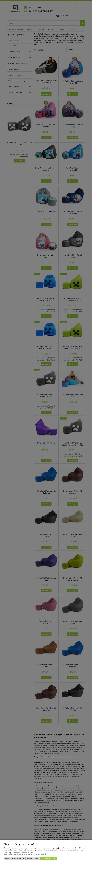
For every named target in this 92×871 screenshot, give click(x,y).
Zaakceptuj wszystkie (48, 858)
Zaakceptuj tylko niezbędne (14, 858)
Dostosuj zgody (32, 858)
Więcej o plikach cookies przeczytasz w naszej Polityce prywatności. (25, 854)
